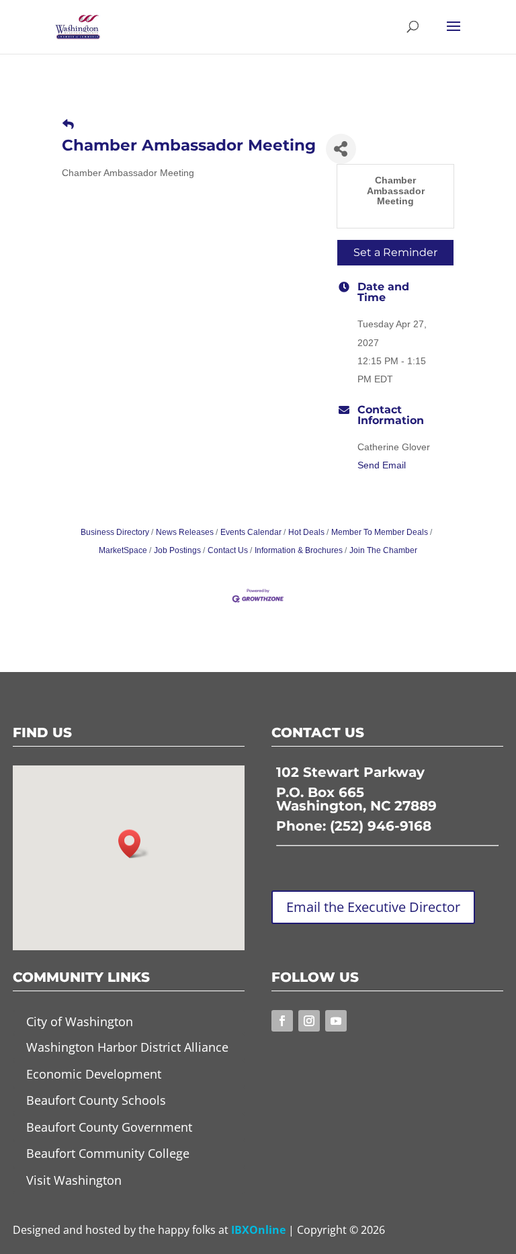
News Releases (185, 532)
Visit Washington (74, 1180)
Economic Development (93, 1074)
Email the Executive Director (373, 907)
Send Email (381, 465)
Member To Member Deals (379, 532)
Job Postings (177, 550)
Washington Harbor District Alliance (127, 1047)
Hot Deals (306, 532)
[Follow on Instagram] (309, 1021)
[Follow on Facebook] (282, 1021)
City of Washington (79, 1021)
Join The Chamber (383, 550)
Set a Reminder (395, 252)
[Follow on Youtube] (336, 1021)
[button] (134, 844)
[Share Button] (341, 149)
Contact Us (228, 550)
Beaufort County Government (109, 1127)
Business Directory (115, 532)
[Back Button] (68, 125)
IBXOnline (258, 1229)
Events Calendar (251, 532)
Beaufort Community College (107, 1153)
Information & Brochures (299, 550)
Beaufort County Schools (96, 1100)
